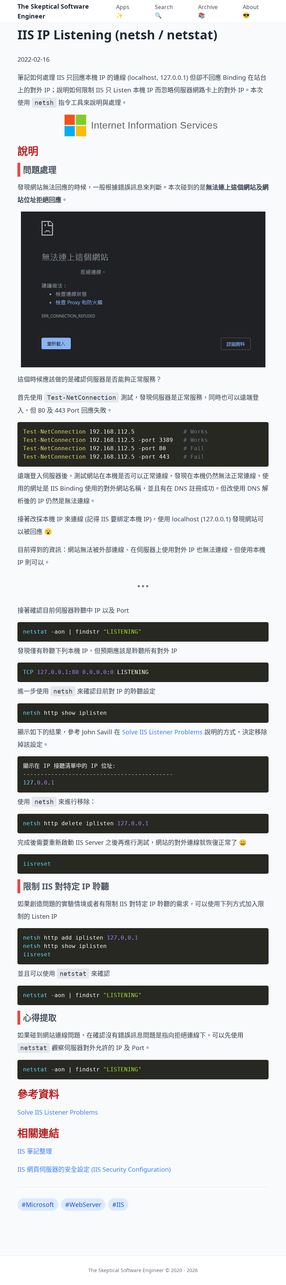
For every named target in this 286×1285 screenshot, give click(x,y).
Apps (122, 11)
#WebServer (83, 1204)
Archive (208, 11)
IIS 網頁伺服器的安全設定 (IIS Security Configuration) (94, 1169)
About (251, 11)
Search (164, 11)
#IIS (118, 1204)
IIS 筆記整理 (34, 1151)
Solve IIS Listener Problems (162, 732)
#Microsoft (38, 1204)
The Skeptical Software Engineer (53, 11)
